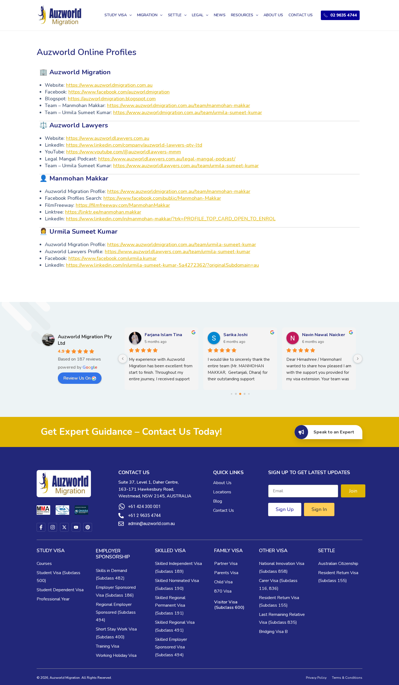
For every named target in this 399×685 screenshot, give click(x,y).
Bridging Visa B (273, 632)
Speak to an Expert (334, 432)
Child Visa (223, 582)
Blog (217, 501)
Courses (44, 564)
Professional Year (53, 599)
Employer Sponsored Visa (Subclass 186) (116, 591)
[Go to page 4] (248, 393)
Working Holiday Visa (116, 655)
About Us (222, 483)
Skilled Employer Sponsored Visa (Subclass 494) (171, 647)
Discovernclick (160, 335)
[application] (129, 15)
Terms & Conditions (347, 678)
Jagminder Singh (240, 335)
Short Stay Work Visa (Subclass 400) (116, 633)
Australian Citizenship (338, 564)
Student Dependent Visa (60, 590)
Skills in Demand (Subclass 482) (111, 574)
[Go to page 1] (236, 394)
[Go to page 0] (231, 393)
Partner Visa (225, 564)
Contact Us (223, 510)
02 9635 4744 (343, 15)
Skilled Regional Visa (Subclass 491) (175, 626)
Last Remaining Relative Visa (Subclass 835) (282, 618)
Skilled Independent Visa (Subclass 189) (178, 567)
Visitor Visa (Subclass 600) (229, 605)
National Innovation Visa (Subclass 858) (281, 567)
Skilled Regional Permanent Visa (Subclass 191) (170, 605)
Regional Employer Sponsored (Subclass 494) (116, 612)
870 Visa (223, 591)
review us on (77, 378)
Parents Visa (226, 573)
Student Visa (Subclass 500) (58, 577)
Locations (222, 492)
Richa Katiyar (315, 335)
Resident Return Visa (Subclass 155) (279, 602)
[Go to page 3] (245, 394)
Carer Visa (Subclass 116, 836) (278, 584)
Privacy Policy (316, 678)
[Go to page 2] (240, 394)
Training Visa (107, 646)
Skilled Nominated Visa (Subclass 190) (177, 584)
